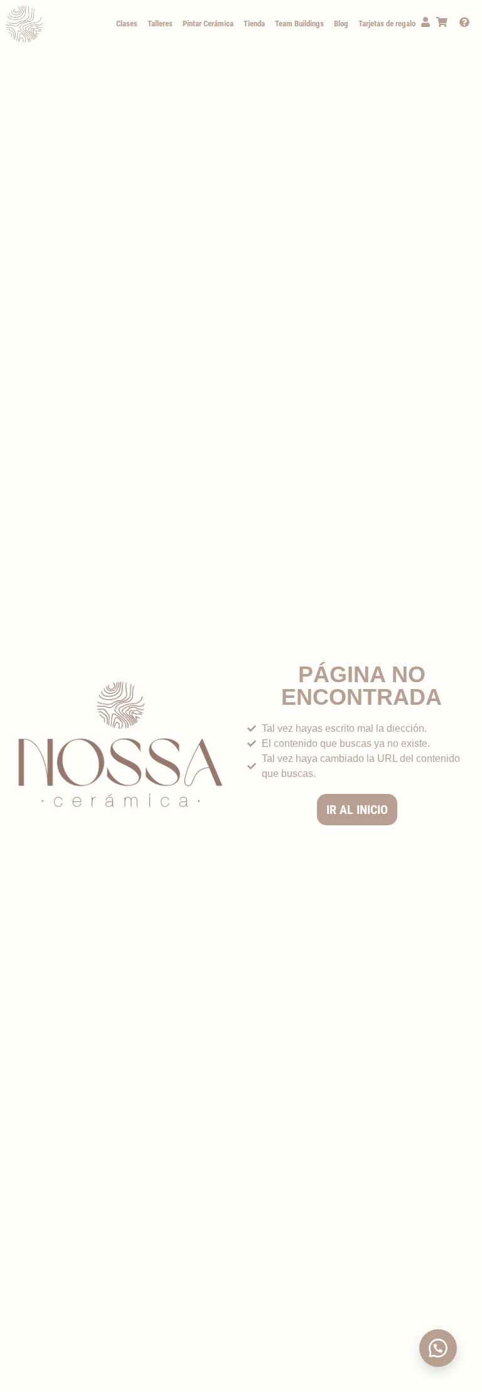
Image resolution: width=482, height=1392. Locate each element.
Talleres (160, 23)
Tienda (254, 23)
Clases (126, 23)
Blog (341, 23)
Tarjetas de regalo (386, 23)
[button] (438, 1348)
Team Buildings (299, 23)
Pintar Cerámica (208, 23)
